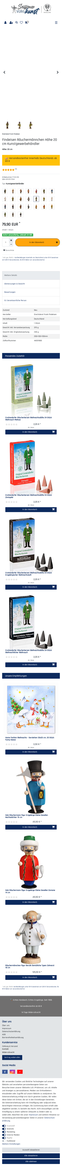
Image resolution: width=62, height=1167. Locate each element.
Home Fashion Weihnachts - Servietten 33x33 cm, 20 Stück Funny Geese (29, 739)
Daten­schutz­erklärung (11, 1031)
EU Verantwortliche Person (15, 300)
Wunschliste (9, 250)
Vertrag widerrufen (12, 1057)
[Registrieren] (12, 22)
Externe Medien (13, 1135)
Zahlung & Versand (10, 1046)
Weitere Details (10, 275)
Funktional (11, 1141)
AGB (4, 1034)
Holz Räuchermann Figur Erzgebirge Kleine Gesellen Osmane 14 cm (30, 891)
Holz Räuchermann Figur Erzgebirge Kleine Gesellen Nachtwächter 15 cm (26, 816)
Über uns (6, 1025)
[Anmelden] (5, 22)
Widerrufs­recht (8, 1052)
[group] (31, 787)
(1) (16, 169)
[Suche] (16, 22)
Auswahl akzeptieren (31, 1150)
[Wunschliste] (21, 22)
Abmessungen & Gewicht (14, 284)
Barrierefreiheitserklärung (13, 1037)
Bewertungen (9, 292)
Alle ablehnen (31, 1161)
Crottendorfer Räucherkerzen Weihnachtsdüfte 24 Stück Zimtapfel (28, 496)
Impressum (6, 1028)
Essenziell (11, 1126)
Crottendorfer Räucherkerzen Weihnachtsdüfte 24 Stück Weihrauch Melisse (28, 419)
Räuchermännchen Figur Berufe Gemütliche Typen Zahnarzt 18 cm (29, 966)
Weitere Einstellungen (11, 1144)
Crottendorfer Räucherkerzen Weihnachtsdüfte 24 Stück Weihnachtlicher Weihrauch (28, 651)
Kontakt (5, 1049)
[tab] (31, 275)
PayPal (9, 1138)
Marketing (11, 1132)
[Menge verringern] (11, 244)
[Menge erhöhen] (11, 240)
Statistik (10, 1129)
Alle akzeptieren (31, 1155)
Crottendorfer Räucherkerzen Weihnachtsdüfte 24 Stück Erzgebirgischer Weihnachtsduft (28, 574)
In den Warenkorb (36, 242)
